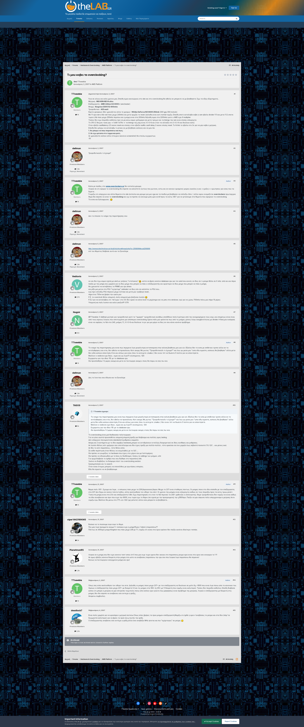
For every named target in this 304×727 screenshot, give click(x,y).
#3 (234, 181)
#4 (234, 211)
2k (78, 540)
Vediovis (76, 276)
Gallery (129, 18)
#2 (234, 148)
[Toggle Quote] (92, 411)
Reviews (100, 18)
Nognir (76, 312)
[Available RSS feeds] (236, 659)
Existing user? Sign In (217, 8)
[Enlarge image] (111, 199)
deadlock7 (76, 610)
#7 (234, 312)
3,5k (78, 631)
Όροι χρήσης (146, 709)
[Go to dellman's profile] (77, 156)
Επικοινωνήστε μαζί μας (163, 709)
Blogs (120, 18)
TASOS (76, 405)
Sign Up (234, 8)
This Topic (227, 18)
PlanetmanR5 (77, 550)
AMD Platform (97, 84)
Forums (79, 18)
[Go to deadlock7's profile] (77, 618)
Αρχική (69, 18)
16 (78, 115)
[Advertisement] (152, 44)
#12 (234, 519)
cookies (95, 721)
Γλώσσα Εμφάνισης (130, 709)
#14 (234, 580)
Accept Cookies (212, 721)
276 (78, 297)
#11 (234, 484)
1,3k (78, 570)
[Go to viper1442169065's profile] (77, 528)
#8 (234, 342)
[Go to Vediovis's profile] (77, 284)
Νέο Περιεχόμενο (142, 18)
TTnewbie (76, 94)
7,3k (78, 169)
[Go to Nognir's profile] (77, 320)
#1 (234, 94)
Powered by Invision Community (152, 714)
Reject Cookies (230, 721)
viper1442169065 (76, 519)
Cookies (179, 709)
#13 (234, 550)
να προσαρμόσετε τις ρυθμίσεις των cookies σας (176, 721)
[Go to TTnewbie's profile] (69, 83)
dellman (76, 148)
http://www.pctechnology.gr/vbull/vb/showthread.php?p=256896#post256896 (119, 249)
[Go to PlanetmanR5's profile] (77, 558)
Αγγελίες (110, 18)
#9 (234, 373)
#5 (234, 244)
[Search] (236, 19)
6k (78, 426)
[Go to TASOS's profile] (77, 413)
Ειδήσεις (89, 18)
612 (77, 333)
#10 (234, 405)
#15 (234, 610)
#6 (234, 276)
